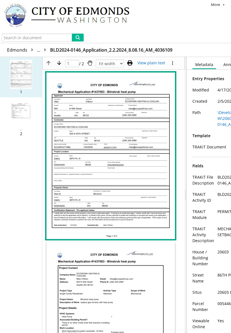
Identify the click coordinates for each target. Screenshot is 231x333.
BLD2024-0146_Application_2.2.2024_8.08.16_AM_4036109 (111, 50)
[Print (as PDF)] (130, 63)
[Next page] (59, 63)
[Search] (78, 37)
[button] (21, 77)
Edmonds (24, 50)
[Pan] (90, 63)
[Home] (69, 16)
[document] (208, 195)
